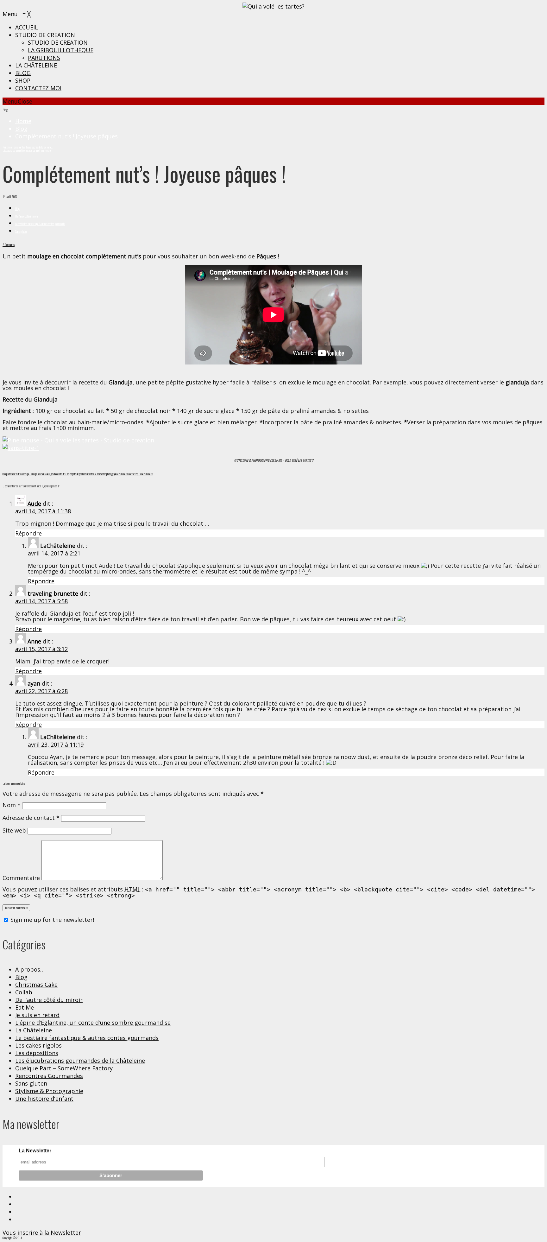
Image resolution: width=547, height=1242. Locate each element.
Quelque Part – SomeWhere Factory (64, 1068)
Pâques (69, 474)
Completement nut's (12, 474)
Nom (12, 805)
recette (131, 474)
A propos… (30, 969)
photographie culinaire (117, 474)
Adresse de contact (31, 817)
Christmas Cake (36, 984)
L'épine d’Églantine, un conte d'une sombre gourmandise (93, 1022)
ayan (34, 683)
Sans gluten (21, 231)
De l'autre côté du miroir (26, 216)
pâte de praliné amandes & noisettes (89, 474)
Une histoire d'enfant (44, 1098)
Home (23, 121)
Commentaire (21, 878)
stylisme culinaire (143, 474)
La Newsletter (35, 1150)
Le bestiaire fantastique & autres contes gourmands (40, 223)
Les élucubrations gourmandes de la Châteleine (80, 1060)
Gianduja (25, 474)
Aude (34, 503)
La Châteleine (33, 1030)
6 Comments (9, 244)
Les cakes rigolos (38, 1045)
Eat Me (24, 1007)
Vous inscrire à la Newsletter (42, 1232)
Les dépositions (36, 1053)
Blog (21, 128)
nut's (63, 474)
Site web (14, 830)
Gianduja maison (36, 474)
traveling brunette (53, 593)
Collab (23, 992)
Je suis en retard (37, 1015)
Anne (34, 641)
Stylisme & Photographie (49, 1091)
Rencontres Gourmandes (49, 1076)
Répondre (28, 533)
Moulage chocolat (52, 474)
